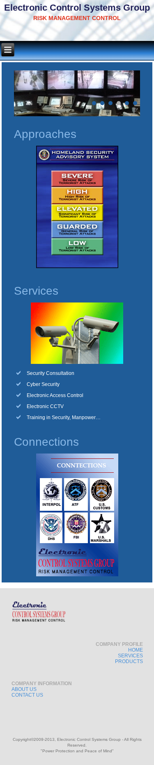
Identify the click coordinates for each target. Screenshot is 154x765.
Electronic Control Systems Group (77, 7)
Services (36, 290)
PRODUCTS (129, 661)
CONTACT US (27, 695)
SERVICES (130, 656)
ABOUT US (24, 689)
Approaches (45, 134)
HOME (135, 650)
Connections (46, 442)
